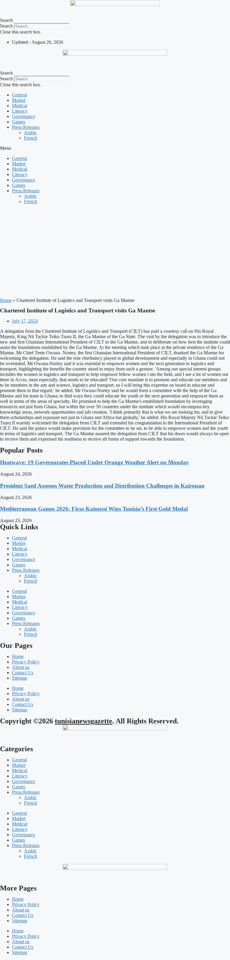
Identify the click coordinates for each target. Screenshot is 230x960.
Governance (23, 116)
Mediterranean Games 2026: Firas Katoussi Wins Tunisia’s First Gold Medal (94, 509)
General (19, 94)
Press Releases (26, 127)
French (30, 137)
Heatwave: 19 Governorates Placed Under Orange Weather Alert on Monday (94, 462)
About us (20, 667)
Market (18, 100)
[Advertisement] (115, 251)
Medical (19, 105)
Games (18, 121)
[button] (115, 20)
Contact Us (22, 672)
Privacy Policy (26, 661)
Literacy (20, 111)
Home (6, 300)
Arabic (30, 132)
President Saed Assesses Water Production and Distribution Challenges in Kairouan (102, 486)
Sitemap (19, 678)
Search (6, 25)
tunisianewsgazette (83, 721)
